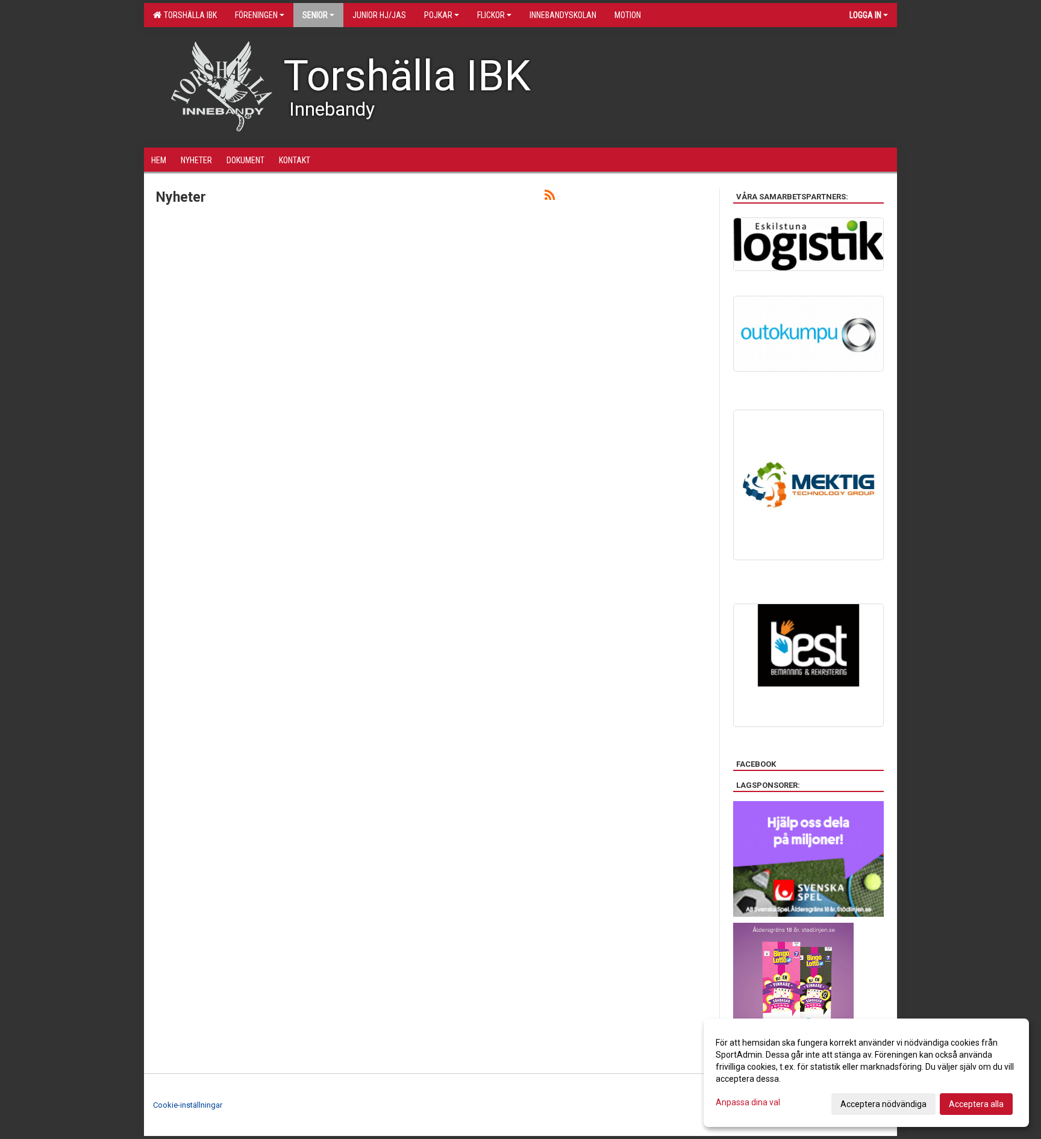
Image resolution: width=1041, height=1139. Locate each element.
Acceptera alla (976, 1104)
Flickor (491, 15)
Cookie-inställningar (187, 1104)
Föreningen (256, 15)
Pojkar (438, 15)
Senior (315, 15)
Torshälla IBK (188, 15)
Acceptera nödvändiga (883, 1104)
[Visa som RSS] (550, 197)
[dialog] (866, 1073)
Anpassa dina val (748, 1102)
